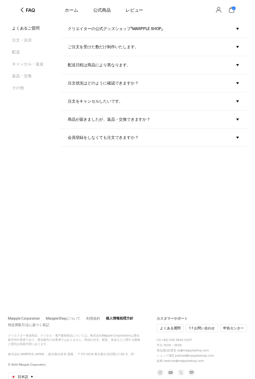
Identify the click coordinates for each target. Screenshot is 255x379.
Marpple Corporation (24, 318)
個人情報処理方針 (119, 318)
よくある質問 (170, 328)
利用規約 (93, 318)
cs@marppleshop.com (193, 350)
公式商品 (102, 10)
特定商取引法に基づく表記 (28, 325)
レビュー (134, 10)
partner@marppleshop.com (194, 355)
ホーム (71, 10)
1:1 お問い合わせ (202, 328)
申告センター (233, 328)
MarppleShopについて (63, 318)
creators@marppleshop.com (183, 361)
